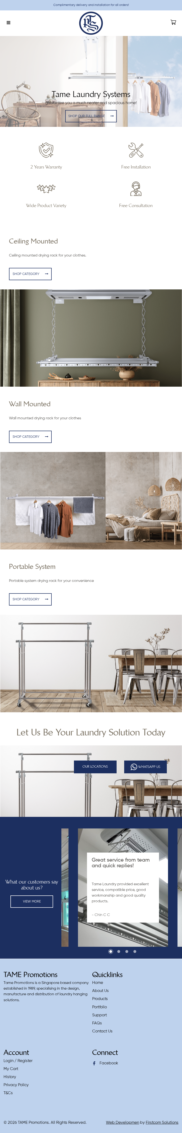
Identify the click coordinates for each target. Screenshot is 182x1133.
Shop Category (26, 274)
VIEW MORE (32, 901)
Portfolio (99, 1007)
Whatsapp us (148, 767)
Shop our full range (87, 116)
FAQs (97, 1023)
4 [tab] (134, 951)
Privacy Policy (16, 1085)
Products (100, 999)
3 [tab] (126, 951)
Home (97, 983)
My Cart (11, 1069)
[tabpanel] (123, 887)
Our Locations (95, 767)
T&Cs (8, 1093)
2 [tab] (118, 951)
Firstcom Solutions (162, 1123)
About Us (100, 991)
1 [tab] (110, 951)
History (10, 1077)
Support (99, 1015)
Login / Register (18, 1061)
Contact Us (102, 1031)
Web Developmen (122, 1123)
